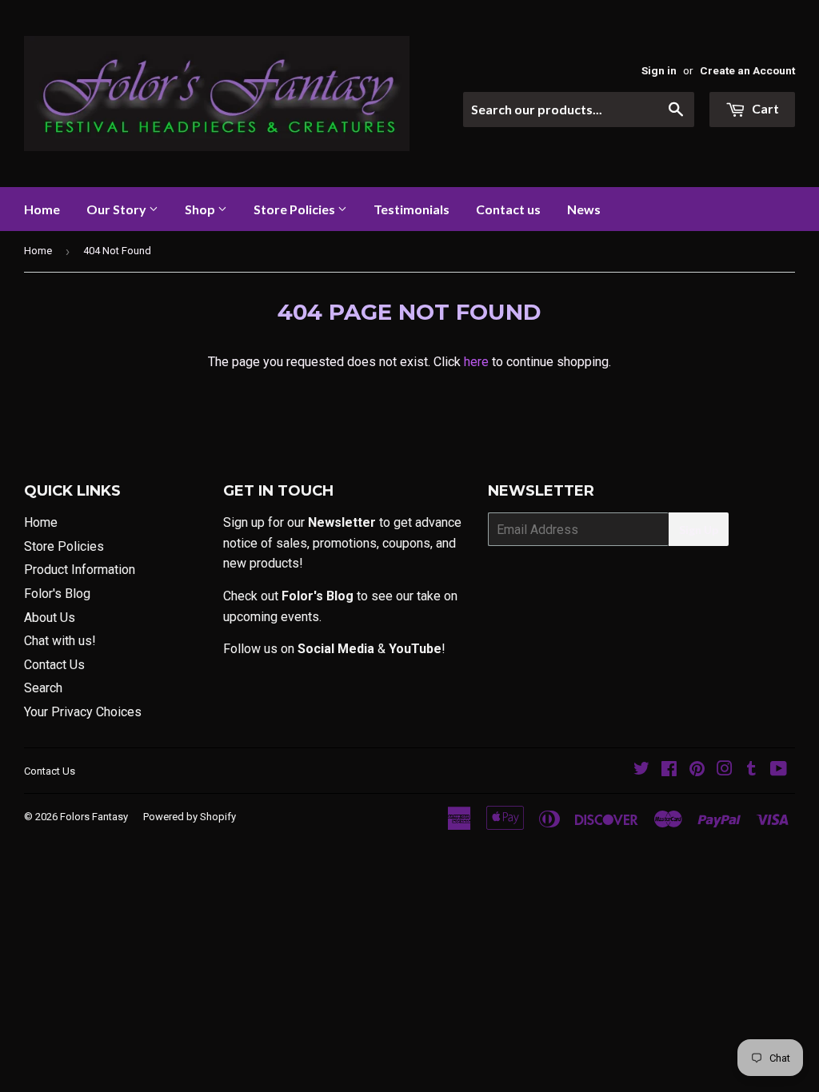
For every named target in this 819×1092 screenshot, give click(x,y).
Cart (764, 108)
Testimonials (411, 209)
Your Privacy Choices (83, 711)
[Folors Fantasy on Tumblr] (751, 770)
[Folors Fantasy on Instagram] (725, 770)
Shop (201, 209)
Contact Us (54, 664)
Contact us (508, 209)
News (584, 209)
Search (43, 687)
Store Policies (296, 209)
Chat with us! (60, 640)
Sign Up (698, 529)
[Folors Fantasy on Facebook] (669, 770)
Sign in (659, 70)
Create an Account (747, 70)
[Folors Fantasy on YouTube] (778, 770)
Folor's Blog (57, 593)
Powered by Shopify (189, 817)
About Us (49, 617)
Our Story (117, 209)
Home (42, 209)
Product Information (79, 569)
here (476, 361)
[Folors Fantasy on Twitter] (641, 770)
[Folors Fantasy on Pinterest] (697, 770)
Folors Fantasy (94, 817)
